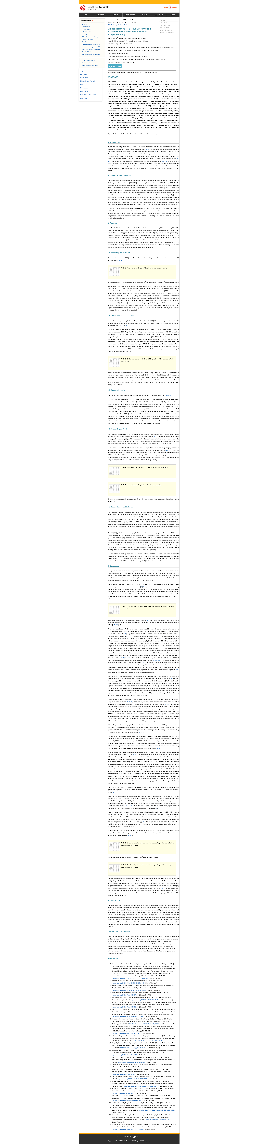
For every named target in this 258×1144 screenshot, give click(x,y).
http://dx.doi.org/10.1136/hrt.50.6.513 (123, 1074)
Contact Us (138, 1137)
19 (159, 660)
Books (115, 15)
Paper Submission (87, 39)
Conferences (130, 15)
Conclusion (84, 91)
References (84, 98)
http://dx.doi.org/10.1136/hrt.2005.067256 (125, 995)
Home (86, 15)
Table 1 (121, 260)
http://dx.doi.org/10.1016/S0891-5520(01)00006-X (128, 1129)
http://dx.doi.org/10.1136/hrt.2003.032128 (125, 1007)
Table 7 (130, 835)
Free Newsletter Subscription (90, 44)
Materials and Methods (87, 81)
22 (142, 732)
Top (81, 71)
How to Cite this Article (166, 32)
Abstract (162, 20)
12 (163, 161)
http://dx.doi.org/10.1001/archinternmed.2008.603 (127, 1016)
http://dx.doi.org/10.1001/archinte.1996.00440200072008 (156, 1110)
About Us (159, 15)
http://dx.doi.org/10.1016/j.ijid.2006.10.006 (148, 1040)
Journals (100, 15)
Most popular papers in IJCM (90, 47)
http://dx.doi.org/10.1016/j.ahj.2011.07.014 (131, 1062)
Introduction (84, 77)
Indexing (84, 24)
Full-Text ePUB (164, 27)
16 (119, 625)
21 (132, 702)
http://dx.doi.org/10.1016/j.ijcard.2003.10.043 (126, 1033)
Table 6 (114, 792)
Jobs (173, 15)
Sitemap (132, 1137)
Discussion (84, 88)
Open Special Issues (88, 60)
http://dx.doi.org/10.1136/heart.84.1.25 (124, 1093)
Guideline (84, 34)
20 (171, 678)
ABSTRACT (84, 74)
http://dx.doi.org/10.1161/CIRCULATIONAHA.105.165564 (130, 978)
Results (82, 84)
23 (139, 773)
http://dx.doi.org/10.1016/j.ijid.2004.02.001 (132, 1047)
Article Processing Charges (90, 37)
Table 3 (168, 395)
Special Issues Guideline (89, 65)
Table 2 (127, 325)
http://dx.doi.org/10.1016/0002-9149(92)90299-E (144, 1024)
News (144, 15)
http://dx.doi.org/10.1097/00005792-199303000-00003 (129, 990)
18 (156, 660)
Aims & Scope (86, 29)
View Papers (85, 27)
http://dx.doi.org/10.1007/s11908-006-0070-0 (145, 1000)
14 (169, 575)
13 (166, 161)
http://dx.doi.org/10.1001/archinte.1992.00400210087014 (141, 1086)
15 (117, 625)
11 (109, 161)
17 (129, 657)
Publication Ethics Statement (90, 49)
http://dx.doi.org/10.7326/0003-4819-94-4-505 (126, 1100)
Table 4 (155, 436)
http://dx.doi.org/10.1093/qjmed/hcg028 (124, 1055)
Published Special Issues (89, 63)
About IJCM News (87, 52)
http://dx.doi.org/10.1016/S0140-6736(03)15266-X (128, 983)
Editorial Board (86, 32)
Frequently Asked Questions (90, 54)
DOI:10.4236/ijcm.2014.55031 (117, 24)
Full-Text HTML (164, 25)
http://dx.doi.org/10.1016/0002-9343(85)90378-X (133, 1079)
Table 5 (167, 450)
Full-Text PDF (164, 22)
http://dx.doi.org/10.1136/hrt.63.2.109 (158, 1119)
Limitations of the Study (88, 95)
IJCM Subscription (87, 42)
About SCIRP (125, 1137)
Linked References (165, 30)
